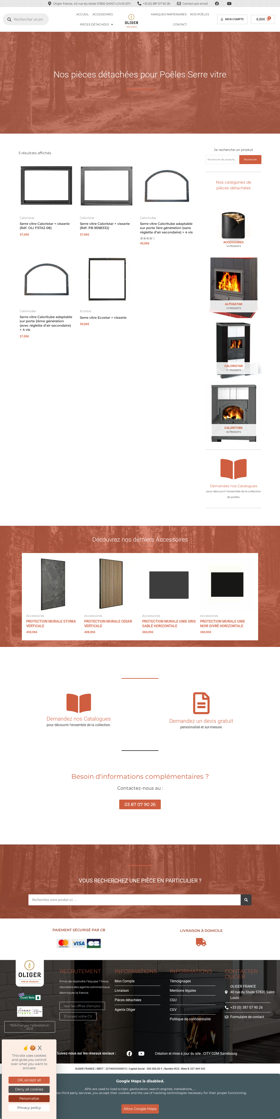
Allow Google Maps (140, 1109)
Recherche (250, 159)
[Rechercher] (246, 899)
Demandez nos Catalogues (233, 486)
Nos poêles (199, 14)
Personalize (29, 1098)
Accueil (82, 14)
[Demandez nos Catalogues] (233, 469)
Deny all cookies (29, 1089)
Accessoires (103, 14)
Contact (180, 24)
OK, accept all (29, 1080)
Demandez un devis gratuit (201, 721)
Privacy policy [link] (29, 1108)
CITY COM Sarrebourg (220, 1053)
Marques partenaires (169, 14)
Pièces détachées (94, 24)
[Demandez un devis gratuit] (201, 703)
